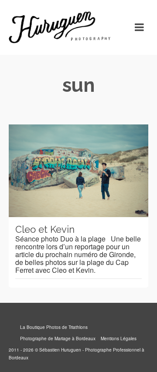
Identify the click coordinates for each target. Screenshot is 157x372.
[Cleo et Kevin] (78, 170)
